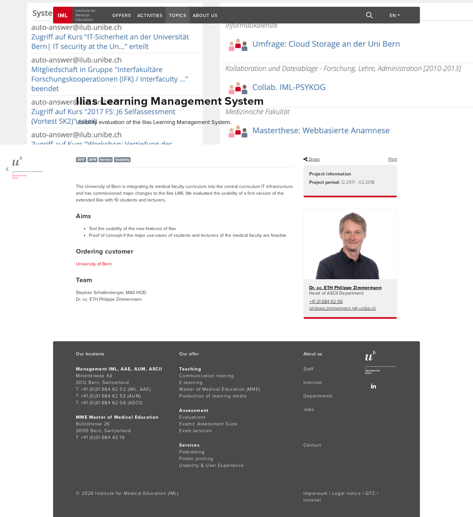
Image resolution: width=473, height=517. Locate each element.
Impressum (315, 493)
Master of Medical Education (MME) (219, 389)
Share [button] (313, 159)
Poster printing (196, 458)
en (393, 15)
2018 (92, 159)
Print (392, 159)
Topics (177, 15)
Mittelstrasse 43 (94, 376)
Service (105, 159)
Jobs (308, 409)
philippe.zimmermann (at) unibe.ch (342, 308)
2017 (81, 159)
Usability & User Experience (211, 465)
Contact (312, 445)
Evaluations (192, 417)
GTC (371, 493)
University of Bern (94, 264)
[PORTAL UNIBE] (23, 167)
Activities (149, 15)
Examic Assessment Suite (208, 424)
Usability (122, 159)
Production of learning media (212, 396)
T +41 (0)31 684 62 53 (101, 396)
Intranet (312, 500)
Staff (308, 369)
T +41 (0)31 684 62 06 (101, 403)
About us (205, 15)
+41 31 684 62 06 (326, 301)
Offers (121, 15)
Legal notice (346, 493)
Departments (318, 396)
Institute (312, 382)
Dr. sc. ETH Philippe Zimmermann (345, 287)
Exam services (195, 430)
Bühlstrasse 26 (93, 424)
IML (63, 15)
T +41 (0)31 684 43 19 (100, 437)
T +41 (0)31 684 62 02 (101, 389)
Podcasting (192, 452)
